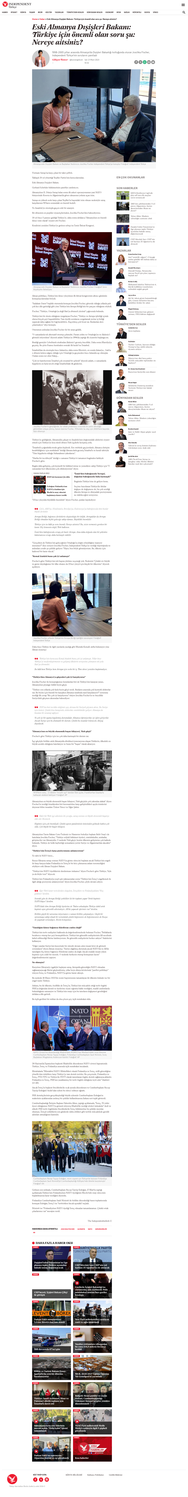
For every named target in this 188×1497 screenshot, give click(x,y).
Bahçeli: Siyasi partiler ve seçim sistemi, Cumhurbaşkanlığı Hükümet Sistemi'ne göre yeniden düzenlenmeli (92, 1400)
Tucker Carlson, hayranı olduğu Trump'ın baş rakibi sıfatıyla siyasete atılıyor (141, 347)
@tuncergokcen (76, 60)
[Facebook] (35, 1479)
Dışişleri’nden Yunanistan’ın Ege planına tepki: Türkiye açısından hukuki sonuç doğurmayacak (51, 1265)
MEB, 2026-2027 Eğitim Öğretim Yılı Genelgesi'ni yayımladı (92, 1375)
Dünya (23, 12)
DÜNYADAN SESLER (94, 12)
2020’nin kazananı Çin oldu (58, 477)
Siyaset (14, 12)
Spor (119, 12)
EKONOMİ (109, 12)
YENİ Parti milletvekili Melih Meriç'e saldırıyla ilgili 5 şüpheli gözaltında (91, 1428)
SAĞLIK (127, 12)
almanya (81, 1229)
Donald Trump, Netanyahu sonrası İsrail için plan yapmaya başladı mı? (142, 273)
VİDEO (155, 12)
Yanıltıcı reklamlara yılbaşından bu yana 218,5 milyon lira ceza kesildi (91, 1347)
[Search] (184, 12)
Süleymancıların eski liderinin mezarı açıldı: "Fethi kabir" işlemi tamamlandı (51, 1428)
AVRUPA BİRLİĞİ (101, 1229)
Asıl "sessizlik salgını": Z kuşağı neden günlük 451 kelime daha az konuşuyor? (142, 259)
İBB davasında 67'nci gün (47, 1349)
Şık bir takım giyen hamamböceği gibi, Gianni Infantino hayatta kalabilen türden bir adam (142, 300)
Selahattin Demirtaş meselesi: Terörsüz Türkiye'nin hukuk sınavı (140, 388)
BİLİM (40, 12)
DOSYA (147, 12)
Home (34, 19)
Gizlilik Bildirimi (115, 1475)
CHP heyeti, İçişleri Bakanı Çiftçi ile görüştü (50, 1293)
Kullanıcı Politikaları (95, 1475)
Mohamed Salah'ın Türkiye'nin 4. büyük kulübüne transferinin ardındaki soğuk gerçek (142, 287)
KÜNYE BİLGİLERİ (74, 1475)
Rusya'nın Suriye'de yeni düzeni (142, 372)
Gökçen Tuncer (60, 60)
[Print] (153, 62)
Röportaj (137, 12)
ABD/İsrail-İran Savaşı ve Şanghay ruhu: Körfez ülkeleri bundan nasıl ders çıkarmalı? (141, 462)
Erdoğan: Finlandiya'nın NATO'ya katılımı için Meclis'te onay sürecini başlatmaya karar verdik (57, 491)
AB (34, 1232)
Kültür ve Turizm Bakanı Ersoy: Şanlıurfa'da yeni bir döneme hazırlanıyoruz (50, 1374)
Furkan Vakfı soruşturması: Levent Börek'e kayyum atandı (49, 1321)
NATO (90, 1229)
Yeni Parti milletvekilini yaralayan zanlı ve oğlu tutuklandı (92, 1321)
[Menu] (183, 5)
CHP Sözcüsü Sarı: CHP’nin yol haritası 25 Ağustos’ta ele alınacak (92, 1266)
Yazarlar (59, 12)
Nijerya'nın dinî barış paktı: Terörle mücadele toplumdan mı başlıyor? (142, 361)
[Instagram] (47, 1479)
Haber (5, 12)
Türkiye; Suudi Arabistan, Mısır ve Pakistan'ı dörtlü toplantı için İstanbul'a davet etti (51, 1401)
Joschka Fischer (67, 1229)
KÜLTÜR (49, 12)
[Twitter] (41, 1479)
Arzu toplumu (134, 331)
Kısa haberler (82, 1458)
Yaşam (32, 12)
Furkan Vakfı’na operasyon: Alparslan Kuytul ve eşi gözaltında (51, 1457)
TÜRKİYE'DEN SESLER (75, 12)
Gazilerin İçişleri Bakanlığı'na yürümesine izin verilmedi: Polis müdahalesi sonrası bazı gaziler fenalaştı (91, 1291)
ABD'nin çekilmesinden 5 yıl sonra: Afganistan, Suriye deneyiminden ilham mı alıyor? (141, 407)
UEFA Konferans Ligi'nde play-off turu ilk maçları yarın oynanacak (142, 195)
